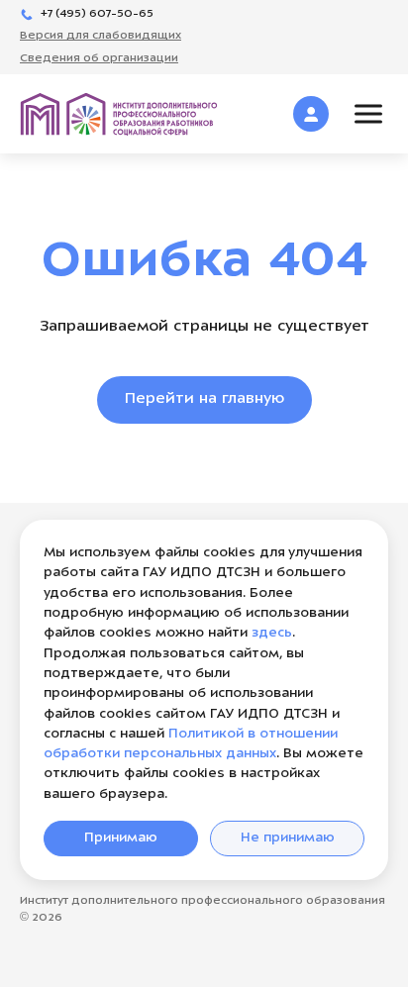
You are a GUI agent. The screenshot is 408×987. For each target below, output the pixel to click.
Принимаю (120, 838)
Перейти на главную (204, 399)
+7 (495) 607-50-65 (97, 14)
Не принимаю (288, 838)
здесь (272, 633)
